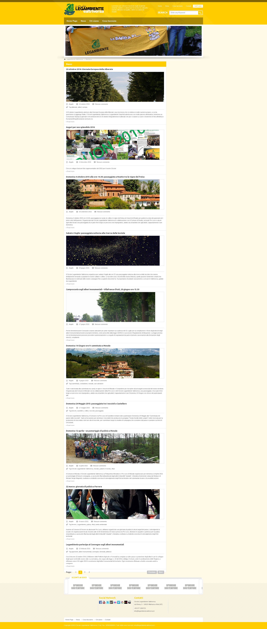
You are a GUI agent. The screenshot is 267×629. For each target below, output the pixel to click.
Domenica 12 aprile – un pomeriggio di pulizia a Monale (91, 431)
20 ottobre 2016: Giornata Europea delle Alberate (89, 69)
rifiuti (113, 469)
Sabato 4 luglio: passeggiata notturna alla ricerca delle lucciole (95, 233)
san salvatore (98, 383)
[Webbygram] (111, 603)
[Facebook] (100, 603)
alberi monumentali (85, 551)
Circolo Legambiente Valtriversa (82, 469)
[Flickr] (115, 603)
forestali (102, 551)
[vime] (118, 603)
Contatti (188, 6)
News (167, 6)
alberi (80, 107)
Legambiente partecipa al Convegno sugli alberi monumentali (95, 544)
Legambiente (81, 524)
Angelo (71, 104)
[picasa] (107, 603)
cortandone (84, 383)
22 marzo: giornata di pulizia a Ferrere (84, 486)
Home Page (72, 21)
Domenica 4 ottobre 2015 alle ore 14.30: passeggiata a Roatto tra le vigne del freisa (105, 177)
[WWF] (129, 603)
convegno (95, 551)
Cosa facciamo (177, 6)
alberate (74, 107)
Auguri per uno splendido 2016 (80, 127)
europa (84, 107)
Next (161, 572)
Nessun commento (101, 104)
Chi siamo (94, 21)
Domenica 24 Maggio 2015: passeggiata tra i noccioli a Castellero (96, 404)
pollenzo (108, 551)
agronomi (75, 551)
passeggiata (99, 411)
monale (90, 383)
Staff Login (198, 6)
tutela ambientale (101, 524)
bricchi (74, 411)
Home (160, 6)
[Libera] (125, 603)
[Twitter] (104, 603)
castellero (80, 411)
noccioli (91, 411)
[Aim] (122, 603)
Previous (151, 572)
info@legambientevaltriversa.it (144, 611)
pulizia (89, 524)
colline (86, 411)
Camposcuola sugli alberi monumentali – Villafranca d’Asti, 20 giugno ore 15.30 (102, 289)
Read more (70, 121)
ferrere (74, 524)
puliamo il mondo (105, 469)
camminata (75, 383)
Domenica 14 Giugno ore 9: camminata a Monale (88, 346)
